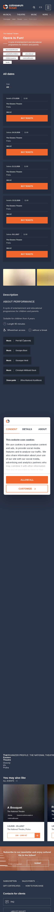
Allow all (27, 480)
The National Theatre (10, 33)
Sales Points (28, 881)
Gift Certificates (11, 886)
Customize (25, 488)
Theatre (21, 15)
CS (40, 7)
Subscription (10, 881)
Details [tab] (27, 429)
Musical (7, 15)
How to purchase (34, 886)
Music (34, 15)
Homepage (6, 19)
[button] (34, 7)
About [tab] (42, 429)
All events (8, 781)
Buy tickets (27, 118)
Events (20, 19)
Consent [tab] (11, 429)
